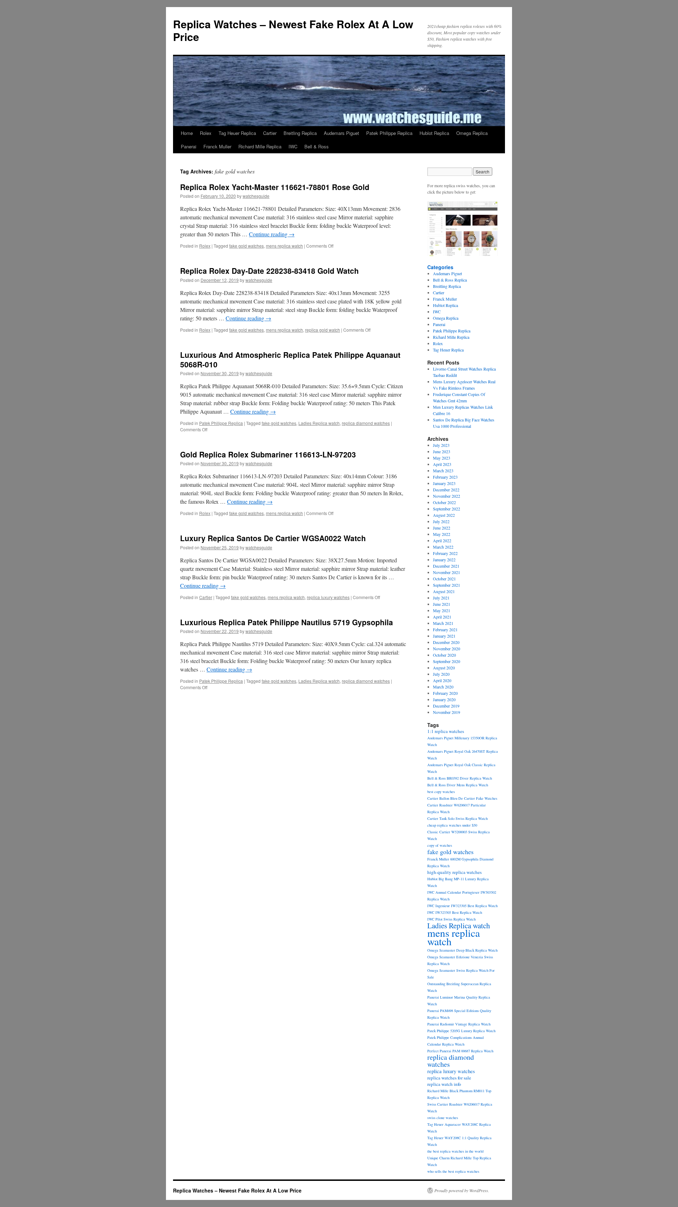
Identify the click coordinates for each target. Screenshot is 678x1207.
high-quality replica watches (454, 872)
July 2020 (441, 674)
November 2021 (446, 572)
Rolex (206, 133)
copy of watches (439, 845)
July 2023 (441, 445)
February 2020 (445, 693)
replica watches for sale (449, 1078)
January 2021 (444, 636)
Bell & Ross (316, 146)
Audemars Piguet (341, 133)
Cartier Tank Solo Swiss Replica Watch (457, 818)
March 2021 (443, 623)
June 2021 (441, 604)
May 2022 (441, 534)
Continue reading (272, 234)
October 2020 (444, 655)
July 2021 (441, 597)
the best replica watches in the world (455, 1151)
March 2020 (443, 687)
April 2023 (442, 464)
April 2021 (442, 617)
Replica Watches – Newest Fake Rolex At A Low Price (293, 30)
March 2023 (443, 470)
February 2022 (445, 553)
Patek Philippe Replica (389, 133)
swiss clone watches (442, 1117)
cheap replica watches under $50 (452, 825)
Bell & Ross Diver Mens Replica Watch (457, 784)
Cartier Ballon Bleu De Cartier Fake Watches (462, 798)
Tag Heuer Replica (237, 133)
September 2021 (446, 585)
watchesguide (256, 196)
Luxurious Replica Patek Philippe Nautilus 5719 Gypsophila (286, 622)
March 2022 (443, 547)
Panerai (188, 146)
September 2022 (446, 508)
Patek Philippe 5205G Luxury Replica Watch (461, 1030)
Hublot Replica (434, 133)
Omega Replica (472, 133)
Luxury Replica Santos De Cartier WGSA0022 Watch (273, 538)
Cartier (269, 133)
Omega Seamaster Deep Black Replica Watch (462, 950)
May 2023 (441, 458)
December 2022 (446, 489)
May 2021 (441, 610)
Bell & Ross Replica (450, 280)
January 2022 (444, 559)
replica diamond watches (366, 423)
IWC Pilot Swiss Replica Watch (451, 919)
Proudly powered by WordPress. (461, 1190)
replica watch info (444, 1084)
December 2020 (446, 642)
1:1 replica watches (445, 731)
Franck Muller (217, 146)
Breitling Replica (300, 133)
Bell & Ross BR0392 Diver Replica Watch (459, 778)
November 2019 (446, 712)
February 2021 (445, 629)
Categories (440, 267)
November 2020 (446, 648)
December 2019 (446, 706)
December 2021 (446, 566)
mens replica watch (284, 246)
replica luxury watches (328, 597)
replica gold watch (322, 330)
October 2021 (444, 578)
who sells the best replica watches (453, 1171)
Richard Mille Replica (259, 146)
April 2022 (442, 540)
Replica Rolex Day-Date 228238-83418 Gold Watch (269, 270)
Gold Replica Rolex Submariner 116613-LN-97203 (268, 454)
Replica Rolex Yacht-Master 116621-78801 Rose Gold (274, 187)
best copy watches (441, 791)
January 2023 (444, 483)
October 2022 (444, 502)
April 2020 (442, 680)
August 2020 (444, 667)
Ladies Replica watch (319, 423)
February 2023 (445, 477)
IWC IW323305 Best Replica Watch (454, 912)
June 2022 (441, 528)
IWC (293, 146)
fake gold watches (246, 246)
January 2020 (444, 699)
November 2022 (446, 496)
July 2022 (441, 521)
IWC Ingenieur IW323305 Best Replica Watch (462, 905)
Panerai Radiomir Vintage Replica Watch (458, 1024)
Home (187, 133)
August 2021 (444, 591)
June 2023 (441, 451)
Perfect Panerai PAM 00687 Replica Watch (460, 1050)
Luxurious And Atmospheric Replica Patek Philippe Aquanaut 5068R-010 (290, 359)
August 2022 (444, 515)
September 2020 (446, 661)
